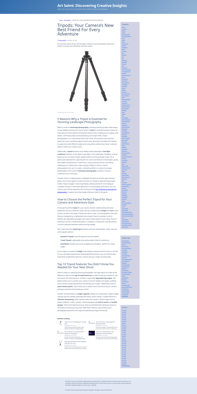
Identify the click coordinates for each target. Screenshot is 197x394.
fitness (123, 112)
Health (123, 40)
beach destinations (126, 255)
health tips (124, 147)
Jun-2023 (124, 354)
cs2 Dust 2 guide (125, 292)
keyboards (124, 193)
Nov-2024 (124, 319)
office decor (124, 151)
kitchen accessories (126, 167)
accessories (124, 134)
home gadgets (125, 166)
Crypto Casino (125, 208)
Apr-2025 (124, 360)
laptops (123, 171)
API (122, 217)
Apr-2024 (124, 325)
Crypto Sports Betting (126, 203)
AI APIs (123, 77)
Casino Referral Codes (127, 225)
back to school (125, 140)
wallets (123, 201)
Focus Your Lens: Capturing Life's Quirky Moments (105, 323)
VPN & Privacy (125, 227)
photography (67, 20)
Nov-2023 (124, 310)
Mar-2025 (124, 362)
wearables (124, 110)
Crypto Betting (125, 219)
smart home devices (126, 242)
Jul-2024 (123, 338)
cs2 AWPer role (125, 289)
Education (124, 55)
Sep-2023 (124, 347)
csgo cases (124, 257)
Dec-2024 (124, 356)
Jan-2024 (124, 332)
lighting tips (124, 155)
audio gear (124, 173)
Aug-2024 (124, 314)
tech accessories (125, 82)
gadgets (123, 114)
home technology (125, 121)
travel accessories (126, 138)
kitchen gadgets (125, 175)
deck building (125, 252)
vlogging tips (124, 160)
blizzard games (125, 246)
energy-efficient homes (127, 287)
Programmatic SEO (126, 71)
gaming (123, 145)
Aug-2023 (124, 327)
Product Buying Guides (127, 212)
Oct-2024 (124, 328)
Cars (123, 56)
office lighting (125, 190)
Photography (124, 47)
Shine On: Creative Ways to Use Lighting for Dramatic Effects (105, 332)
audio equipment (125, 132)
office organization (126, 153)
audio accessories (126, 177)
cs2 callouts (124, 250)
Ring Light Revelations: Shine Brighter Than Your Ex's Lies (75, 342)
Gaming (123, 32)
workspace (124, 162)
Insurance (124, 51)
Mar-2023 (124, 345)
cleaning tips (124, 129)
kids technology (125, 108)
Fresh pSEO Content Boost (127, 216)
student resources (126, 106)
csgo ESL (124, 283)
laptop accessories (126, 105)
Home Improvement (126, 36)
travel (123, 66)
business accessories (126, 184)
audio (123, 164)
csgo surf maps (125, 281)
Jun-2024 (124, 315)
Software (124, 45)
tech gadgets (125, 84)
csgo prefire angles (126, 274)
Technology (124, 29)
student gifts (124, 103)
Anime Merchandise (126, 69)
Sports (123, 42)
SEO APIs (124, 64)
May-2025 (124, 364)
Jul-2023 (123, 323)
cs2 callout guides (126, 285)
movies (123, 276)
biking (123, 97)
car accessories (125, 95)
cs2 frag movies (125, 270)
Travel (123, 38)
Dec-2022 (124, 343)
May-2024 (124, 321)
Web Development (126, 34)
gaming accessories (126, 75)
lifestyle (123, 90)
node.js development (126, 248)
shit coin (124, 244)
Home (61, 20)
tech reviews (124, 81)
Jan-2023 (124, 349)
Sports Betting (125, 210)
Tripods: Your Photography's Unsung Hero (75, 323)
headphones (124, 195)
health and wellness (126, 99)
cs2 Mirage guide (125, 265)
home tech (124, 204)
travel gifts (124, 101)
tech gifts (124, 158)
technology (124, 62)
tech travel (124, 182)
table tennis (124, 268)
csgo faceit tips (125, 278)
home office (124, 142)
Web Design (124, 60)
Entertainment (125, 44)
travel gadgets (125, 118)
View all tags (125, 296)
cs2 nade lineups (125, 261)
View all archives (126, 365)
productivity (124, 86)
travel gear (124, 92)
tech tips (124, 88)
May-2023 (124, 312)
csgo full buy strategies (127, 272)
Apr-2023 (124, 336)
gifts (123, 116)
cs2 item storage (125, 266)
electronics (124, 192)
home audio (124, 68)
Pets (123, 53)
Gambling (124, 73)
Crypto (123, 206)
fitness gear (124, 179)
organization (124, 125)
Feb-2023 (124, 330)
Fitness (123, 27)
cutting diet (124, 263)
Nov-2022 (124, 352)
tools (123, 180)
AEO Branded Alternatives (127, 214)
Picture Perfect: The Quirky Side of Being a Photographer (74, 332)
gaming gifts (124, 149)
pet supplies (124, 136)
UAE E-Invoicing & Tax (126, 223)
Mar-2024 (124, 341)
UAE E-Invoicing (125, 221)
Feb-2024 (124, 340)
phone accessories (126, 93)
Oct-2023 (124, 317)
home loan (124, 279)
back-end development (127, 259)
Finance (123, 31)
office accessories (126, 127)
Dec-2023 (124, 351)
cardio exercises (125, 241)
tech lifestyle (124, 197)
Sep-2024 (124, 334)
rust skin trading (125, 290)
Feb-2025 (124, 358)
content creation (125, 186)
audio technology (125, 143)
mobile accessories (126, 119)
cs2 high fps (124, 253)
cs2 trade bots (125, 294)
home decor (124, 130)
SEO (123, 58)
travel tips (124, 188)
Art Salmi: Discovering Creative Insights (92, 5)
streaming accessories (127, 156)
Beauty (123, 49)
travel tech (124, 199)
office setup (124, 169)
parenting (124, 123)
